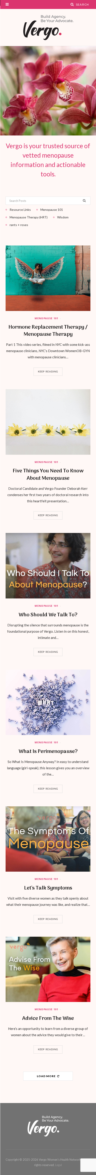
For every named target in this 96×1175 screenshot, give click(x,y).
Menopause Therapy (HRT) (29, 217)
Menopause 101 (46, 318)
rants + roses (19, 225)
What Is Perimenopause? (48, 751)
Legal (58, 1165)
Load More (46, 1076)
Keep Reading (48, 371)
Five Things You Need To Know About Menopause (48, 474)
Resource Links (20, 209)
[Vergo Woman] (48, 27)
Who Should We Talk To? (48, 615)
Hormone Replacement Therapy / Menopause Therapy (48, 331)
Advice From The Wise (48, 1018)
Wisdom (63, 217)
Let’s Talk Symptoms (48, 888)
